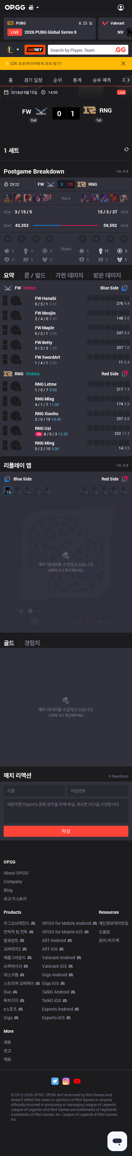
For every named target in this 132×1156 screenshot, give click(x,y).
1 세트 (11, 150)
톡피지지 (11, 1000)
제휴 (7, 1042)
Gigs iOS (50, 983)
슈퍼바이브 (13, 966)
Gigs (8, 1017)
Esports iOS (53, 1017)
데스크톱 (11, 975)
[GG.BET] (35, 50)
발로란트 (11, 940)
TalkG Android (55, 992)
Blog (8, 890)
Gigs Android (54, 975)
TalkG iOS (51, 1000)
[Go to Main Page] (15, 7)
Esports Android (57, 1009)
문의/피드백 (109, 940)
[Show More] (34, 7)
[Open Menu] (121, 7)
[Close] (123, 63)
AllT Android (54, 940)
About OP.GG (16, 873)
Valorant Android (58, 957)
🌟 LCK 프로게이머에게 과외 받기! (33, 63)
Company (13, 881)
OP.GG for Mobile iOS (62, 932)
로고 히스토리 (15, 898)
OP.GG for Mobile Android (66, 923)
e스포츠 (10, 1009)
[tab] (11, 275)
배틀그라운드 (15, 957)
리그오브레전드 (16, 923)
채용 (7, 1059)
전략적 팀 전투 (16, 932)
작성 (66, 831)
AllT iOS (50, 949)
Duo (7, 992)
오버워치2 (12, 949)
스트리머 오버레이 (19, 983)
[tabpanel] (66, 368)
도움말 (104, 932)
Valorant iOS (54, 966)
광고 (7, 1051)
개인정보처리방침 (113, 923)
